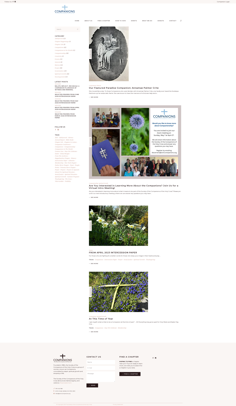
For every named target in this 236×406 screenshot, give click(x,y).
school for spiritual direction (64, 172)
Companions (92, 85)
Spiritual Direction (71, 174)
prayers (62, 170)
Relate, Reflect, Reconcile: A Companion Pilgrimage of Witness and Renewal (67, 88)
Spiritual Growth (103, 183)
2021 (56, 137)
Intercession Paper (110, 259)
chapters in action (70, 142)
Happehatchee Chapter (62, 158)
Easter (57, 154)
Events (57, 59)
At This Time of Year (101, 319)
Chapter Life (59, 44)
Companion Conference (62, 144)
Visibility (68, 181)
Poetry (57, 167)
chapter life (59, 142)
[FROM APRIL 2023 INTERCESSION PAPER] (118, 226)
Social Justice (128, 259)
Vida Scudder (59, 181)
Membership (122, 328)
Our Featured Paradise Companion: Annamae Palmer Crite (124, 88)
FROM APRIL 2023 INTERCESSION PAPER (113, 252)
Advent (70, 137)
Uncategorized (60, 77)
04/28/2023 (90, 54)
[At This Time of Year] (118, 292)
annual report (60, 140)
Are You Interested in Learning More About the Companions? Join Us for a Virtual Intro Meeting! (133, 186)
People (77, 165)
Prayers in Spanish (73, 170)
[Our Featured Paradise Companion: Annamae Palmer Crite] (109, 54)
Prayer (91, 250)
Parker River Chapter (62, 165)
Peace (72, 165)
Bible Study (69, 140)
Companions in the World (63, 50)
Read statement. (66, 383)
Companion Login (223, 2)
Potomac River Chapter (67, 167)
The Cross (68, 179)
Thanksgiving (150, 259)
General (57, 62)
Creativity (58, 56)
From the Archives (61, 156)
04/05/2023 (90, 226)
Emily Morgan (64, 154)
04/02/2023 (90, 292)
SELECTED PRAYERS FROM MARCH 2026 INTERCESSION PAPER (65, 116)
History (99, 85)
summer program (73, 177)
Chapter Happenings (62, 41)
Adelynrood (59, 38)
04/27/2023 (90, 142)
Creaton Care (59, 151)
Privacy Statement (118, 404)
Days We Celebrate (110, 328)
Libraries (71, 160)
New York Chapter (70, 163)
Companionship (93, 183)
